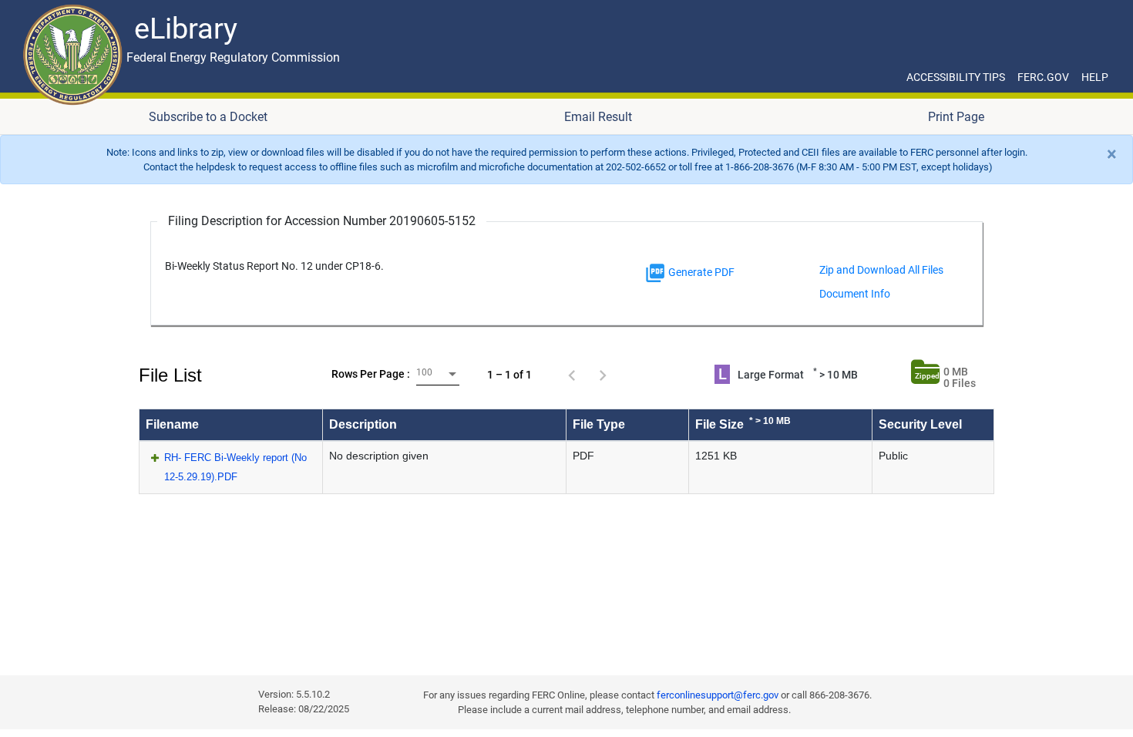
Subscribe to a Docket (208, 116)
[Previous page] (571, 374)
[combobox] (437, 374)
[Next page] (602, 374)
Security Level (920, 424)
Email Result (598, 116)
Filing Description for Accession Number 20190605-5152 (322, 221)
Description (363, 424)
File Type (599, 424)
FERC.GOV (1043, 77)
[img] (655, 273)
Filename (172, 424)
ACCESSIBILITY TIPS (955, 77)
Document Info (854, 294)
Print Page (956, 116)
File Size (743, 423)
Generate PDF (700, 272)
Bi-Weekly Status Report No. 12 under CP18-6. (274, 266)
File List (170, 375)
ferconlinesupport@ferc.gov (717, 695)
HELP (1094, 77)
